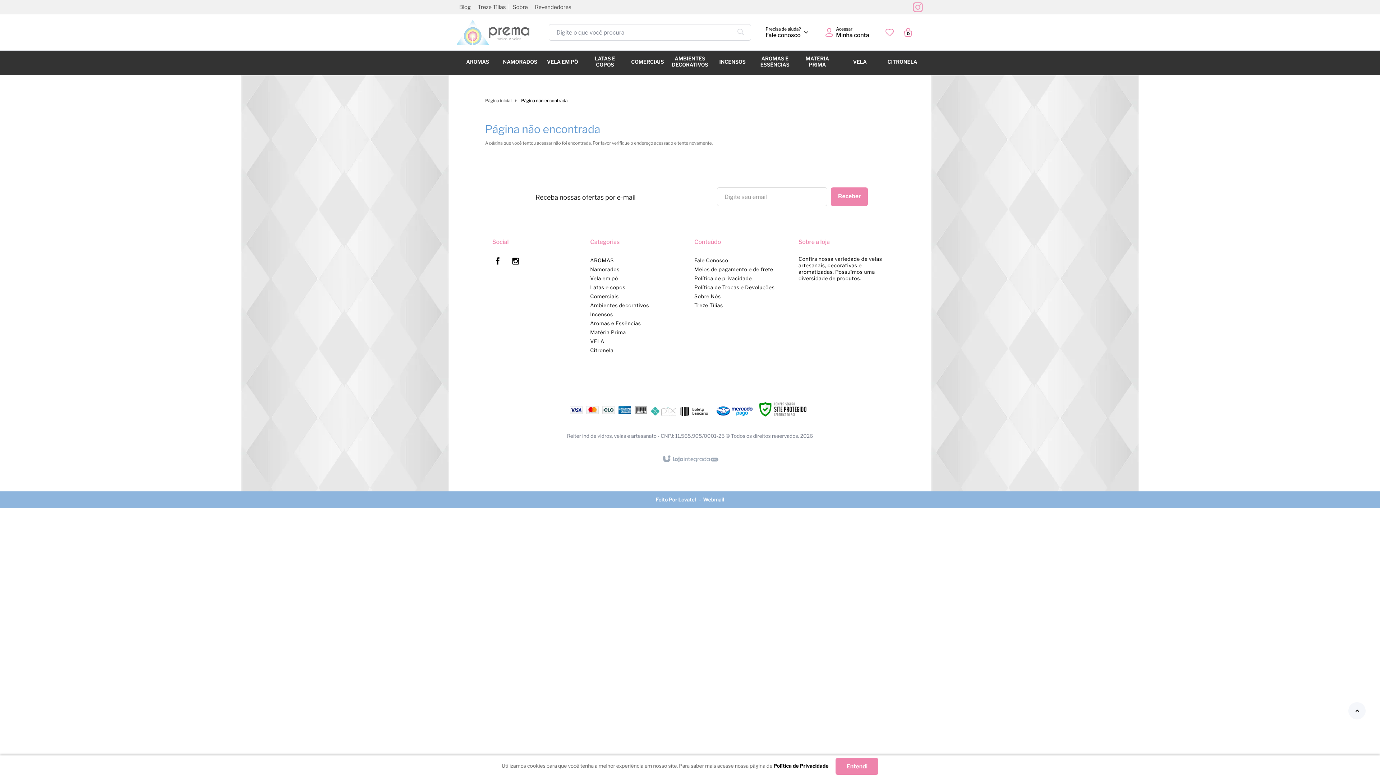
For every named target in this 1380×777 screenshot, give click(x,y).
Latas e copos (607, 288)
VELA (597, 341)
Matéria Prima (608, 333)
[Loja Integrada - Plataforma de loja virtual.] (690, 459)
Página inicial (498, 100)
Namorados (605, 270)
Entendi (857, 766)
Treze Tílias (708, 306)
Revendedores (553, 7)
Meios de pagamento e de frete (733, 270)
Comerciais (604, 297)
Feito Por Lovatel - (679, 500)
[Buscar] (740, 32)
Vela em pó (604, 279)
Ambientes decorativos (619, 306)
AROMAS (602, 261)
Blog (465, 7)
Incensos (601, 315)
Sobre (520, 7)
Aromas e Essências (615, 324)
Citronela (601, 350)
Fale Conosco (711, 261)
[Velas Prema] (492, 32)
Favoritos (890, 32)
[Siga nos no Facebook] (500, 262)
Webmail (713, 500)
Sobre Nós (707, 297)
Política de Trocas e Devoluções (734, 288)
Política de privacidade (723, 279)
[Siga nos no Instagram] (518, 262)
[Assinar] (849, 196)
